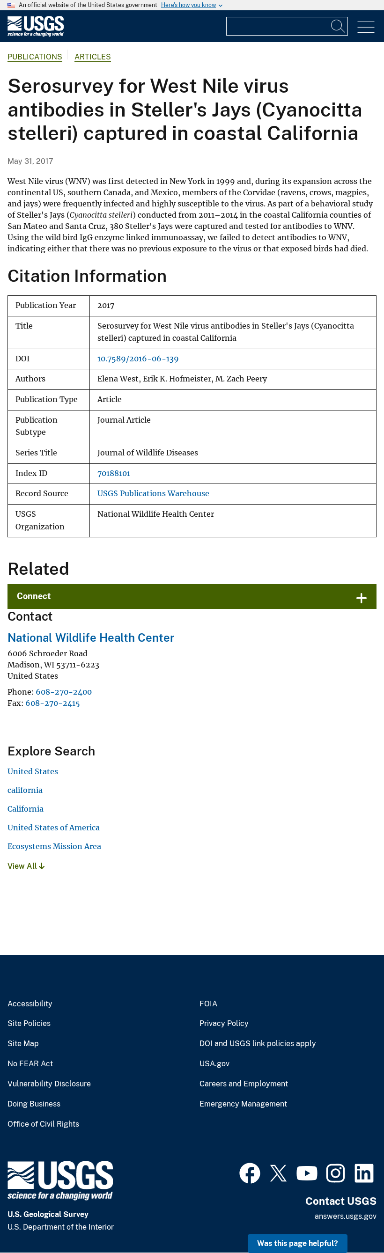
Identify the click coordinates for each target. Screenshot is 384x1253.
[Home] (35, 34)
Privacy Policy (224, 1023)
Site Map (23, 1044)
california (25, 790)
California (25, 808)
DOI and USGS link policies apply (257, 1044)
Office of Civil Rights (43, 1124)
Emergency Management (243, 1104)
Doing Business (33, 1104)
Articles (92, 56)
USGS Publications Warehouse (153, 493)
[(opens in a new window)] (249, 1172)
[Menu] (366, 27)
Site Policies (29, 1023)
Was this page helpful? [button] (297, 1243)
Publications (34, 56)
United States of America (53, 827)
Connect (34, 596)
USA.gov (214, 1064)
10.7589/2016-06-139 (138, 358)
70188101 (113, 473)
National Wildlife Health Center (91, 637)
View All (23, 866)
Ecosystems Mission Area (54, 846)
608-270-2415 (52, 703)
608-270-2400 (64, 691)
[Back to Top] (350, 1219)
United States (32, 771)
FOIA (208, 1004)
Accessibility (29, 1004)
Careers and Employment (243, 1084)
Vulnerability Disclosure (49, 1084)
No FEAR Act (30, 1064)
